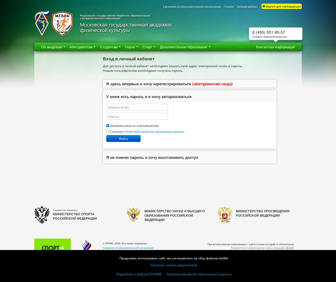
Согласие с (147, 131)
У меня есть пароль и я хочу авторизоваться (149, 96)
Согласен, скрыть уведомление (173, 265)
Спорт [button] (148, 46)
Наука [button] (130, 46)
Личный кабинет (247, 6)
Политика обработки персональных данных (199, 274)
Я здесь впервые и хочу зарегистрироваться (169, 83)
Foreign (229, 6)
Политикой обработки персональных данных (154, 131)
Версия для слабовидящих (283, 6)
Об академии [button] (52, 46)
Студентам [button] (109, 46)
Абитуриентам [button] (81, 46)
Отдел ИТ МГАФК (284, 248)
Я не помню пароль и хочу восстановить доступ (152, 157)
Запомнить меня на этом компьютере (134, 126)
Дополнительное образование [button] (184, 46)
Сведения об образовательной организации (192, 6)
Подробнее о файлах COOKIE (139, 274)
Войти (123, 138)
